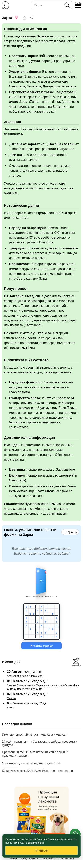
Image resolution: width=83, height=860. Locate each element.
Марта (49, 685)
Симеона (19, 688)
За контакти (49, 858)
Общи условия (29, 858)
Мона (76, 685)
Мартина (59, 685)
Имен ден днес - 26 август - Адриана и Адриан (34, 734)
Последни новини (17, 723)
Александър (14, 675)
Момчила (30, 688)
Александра (36, 675)
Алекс (25, 675)
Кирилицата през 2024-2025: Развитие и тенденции (37, 770)
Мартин (40, 685)
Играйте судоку (41, 645)
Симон (68, 685)
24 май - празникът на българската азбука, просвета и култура (39, 743)
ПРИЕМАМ (41, 850)
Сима (39, 688)
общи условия (36, 842)
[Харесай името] (25, 17)
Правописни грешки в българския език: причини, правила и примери (35, 753)
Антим (10, 707)
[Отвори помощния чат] (75, 834)
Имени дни (11, 661)
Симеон (21, 685)
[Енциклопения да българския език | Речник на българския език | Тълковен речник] (7, 5)
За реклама (67, 858)
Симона (11, 685)
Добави (72, 532)
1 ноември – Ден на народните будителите (31, 763)
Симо (10, 688)
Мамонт (11, 698)
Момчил (30, 685)
